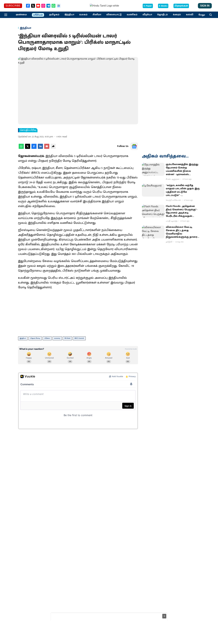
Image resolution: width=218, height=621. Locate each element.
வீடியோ (147, 14)
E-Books (163, 5)
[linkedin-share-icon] (40, 148)
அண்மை (21, 14)
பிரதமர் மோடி (35, 338)
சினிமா (97, 14)
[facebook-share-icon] (34, 148)
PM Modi (67, 338)
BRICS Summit (79, 338)
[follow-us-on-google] (134, 146)
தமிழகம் (54, 14)
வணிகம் (132, 14)
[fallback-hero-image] (153, 169)
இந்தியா (69, 14)
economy (57, 338)
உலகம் (83, 14)
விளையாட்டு (114, 14)
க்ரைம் (177, 14)
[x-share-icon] (27, 148)
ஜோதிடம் (162, 14)
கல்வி (189, 14)
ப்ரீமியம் (38, 15)
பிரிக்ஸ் (47, 338)
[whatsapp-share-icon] (21, 148)
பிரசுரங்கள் (181, 5)
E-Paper (148, 5)
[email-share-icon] (46, 148)
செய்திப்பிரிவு (28, 130)
